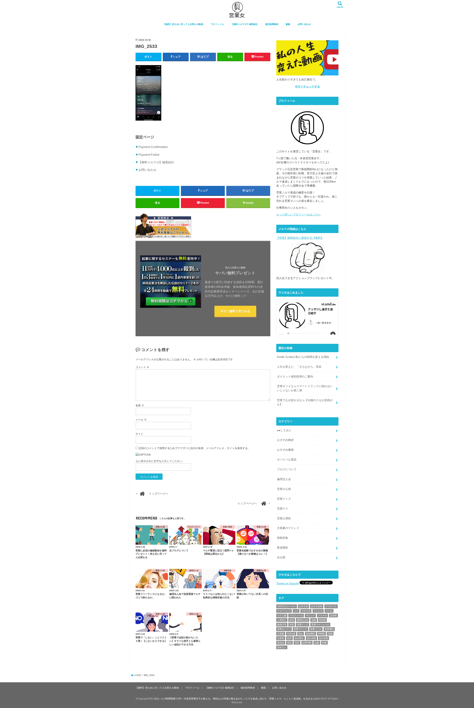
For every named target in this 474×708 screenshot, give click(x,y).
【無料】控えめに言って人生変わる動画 (183, 24)
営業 (291, 624)
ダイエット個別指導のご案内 (295, 376)
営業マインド (300, 629)
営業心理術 (284, 518)
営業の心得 (284, 489)
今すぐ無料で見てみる (235, 311)
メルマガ (322, 615)
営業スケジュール (320, 624)
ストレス (318, 611)
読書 (317, 642)
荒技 (297, 642)
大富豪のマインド (288, 528)
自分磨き (299, 638)
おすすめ (303, 606)
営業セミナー (284, 629)
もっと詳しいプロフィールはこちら (298, 214)
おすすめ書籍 (285, 449)
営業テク (282, 508)
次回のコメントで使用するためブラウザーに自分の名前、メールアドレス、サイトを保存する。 (194, 448)
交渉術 (333, 615)
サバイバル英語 (286, 459)
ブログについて (286, 469)
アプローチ (331, 606)
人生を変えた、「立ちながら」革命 (299, 366)
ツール (329, 611)
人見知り (281, 620)
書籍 (288, 24)
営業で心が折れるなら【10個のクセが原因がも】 (305, 402)
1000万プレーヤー (286, 606)
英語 (289, 642)
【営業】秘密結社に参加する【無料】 (299, 237)
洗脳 (330, 633)
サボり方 (305, 611)
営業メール (315, 629)
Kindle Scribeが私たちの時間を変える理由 (303, 356)
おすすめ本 (316, 606)
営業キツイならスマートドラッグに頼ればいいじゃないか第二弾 (305, 388)
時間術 (321, 633)
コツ (296, 611)
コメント (142, 367)
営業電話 (329, 629)
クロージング (284, 611)
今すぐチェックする (307, 86)
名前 (140, 405)
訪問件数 (307, 642)
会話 (291, 620)
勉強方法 (281, 624)
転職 (324, 642)
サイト (139, 433)
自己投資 (323, 638)
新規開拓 (282, 547)
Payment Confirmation (153, 147)
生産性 (280, 638)
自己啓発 (311, 638)
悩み (300, 633)
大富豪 (280, 633)
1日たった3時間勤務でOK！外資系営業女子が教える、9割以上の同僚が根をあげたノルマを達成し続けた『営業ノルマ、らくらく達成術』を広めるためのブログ (240, 698)
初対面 (322, 620)
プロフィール (217, 24)
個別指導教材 (271, 24)
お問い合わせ (304, 24)
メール (141, 419)
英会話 (280, 642)
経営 (289, 638)
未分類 (281, 557)
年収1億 (291, 633)
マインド (310, 615)
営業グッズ (284, 498)
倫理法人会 (284, 479)
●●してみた (284, 430)
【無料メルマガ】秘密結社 (244, 24)
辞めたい (281, 647)
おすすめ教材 (285, 440)
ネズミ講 (281, 615)
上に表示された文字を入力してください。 (160, 461)
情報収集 (282, 537)
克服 (313, 620)
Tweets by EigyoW (287, 583)
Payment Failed (148, 154)
